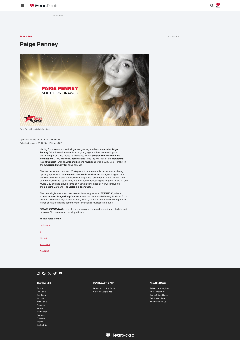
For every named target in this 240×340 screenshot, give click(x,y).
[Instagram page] (38, 273)
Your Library (42, 295)
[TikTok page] (55, 273)
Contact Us (42, 325)
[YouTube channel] (60, 273)
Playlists (40, 298)
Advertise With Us (158, 301)
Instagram (45, 225)
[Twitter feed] (49, 273)
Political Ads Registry (159, 288)
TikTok (43, 238)
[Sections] (23, 5)
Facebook (45, 244)
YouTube (44, 250)
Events (40, 321)
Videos (40, 308)
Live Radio (41, 291)
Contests (41, 318)
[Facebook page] (44, 273)
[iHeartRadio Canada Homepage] (44, 5)
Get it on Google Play (102, 291)
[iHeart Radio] (218, 5)
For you (40, 288)
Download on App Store (104, 288)
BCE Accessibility (158, 291)
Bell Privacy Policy (158, 298)
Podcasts (41, 305)
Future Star (26, 36)
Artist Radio (42, 301)
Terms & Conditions (159, 295)
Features (40, 315)
